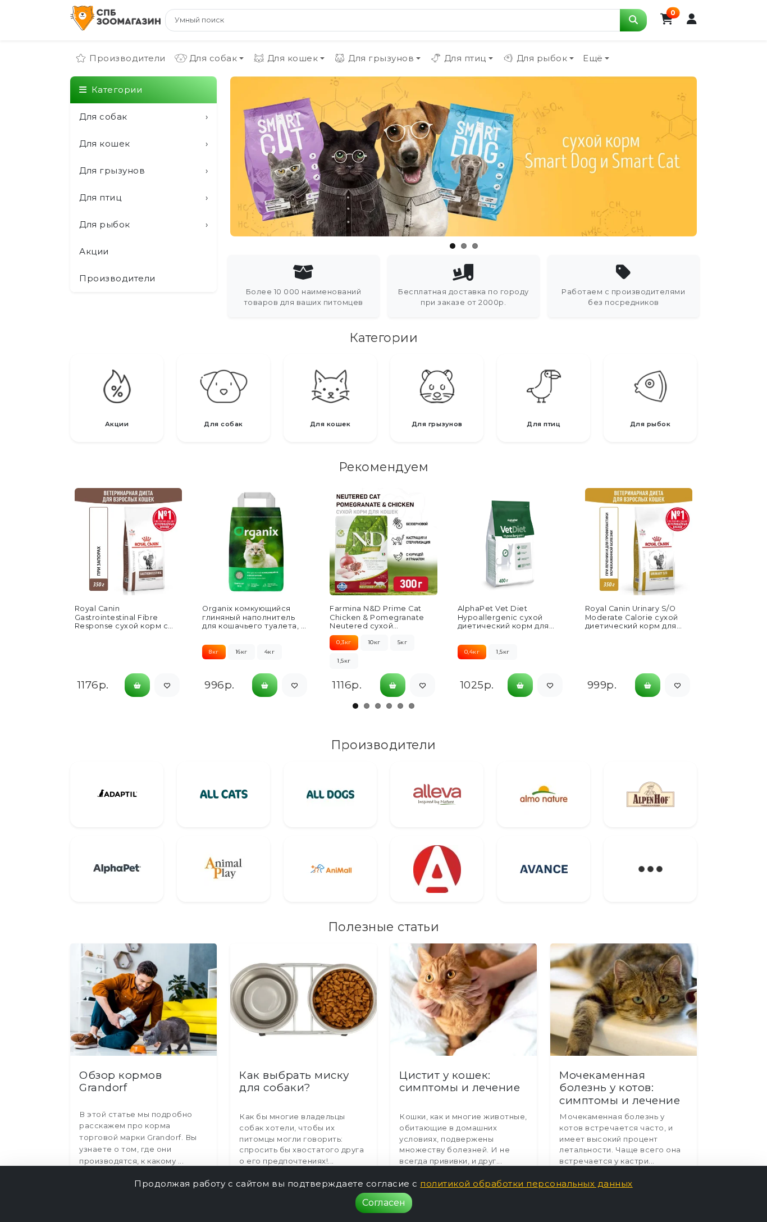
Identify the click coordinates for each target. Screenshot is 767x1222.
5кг (403, 642)
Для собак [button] (213, 58)
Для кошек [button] (292, 58)
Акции (94, 251)
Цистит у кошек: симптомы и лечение (459, 1081)
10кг (374, 642)
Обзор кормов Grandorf (120, 1081)
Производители (127, 58)
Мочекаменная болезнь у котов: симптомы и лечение (619, 1088)
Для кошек (143, 143)
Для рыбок (143, 224)
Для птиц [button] (465, 58)
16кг (241, 652)
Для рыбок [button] (542, 58)
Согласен (383, 1202)
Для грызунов (143, 170)
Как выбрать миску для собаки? (294, 1081)
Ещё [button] (593, 58)
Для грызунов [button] (381, 58)
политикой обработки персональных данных (526, 1183)
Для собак (143, 116)
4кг (269, 652)
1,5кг (344, 661)
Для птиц (143, 197)
